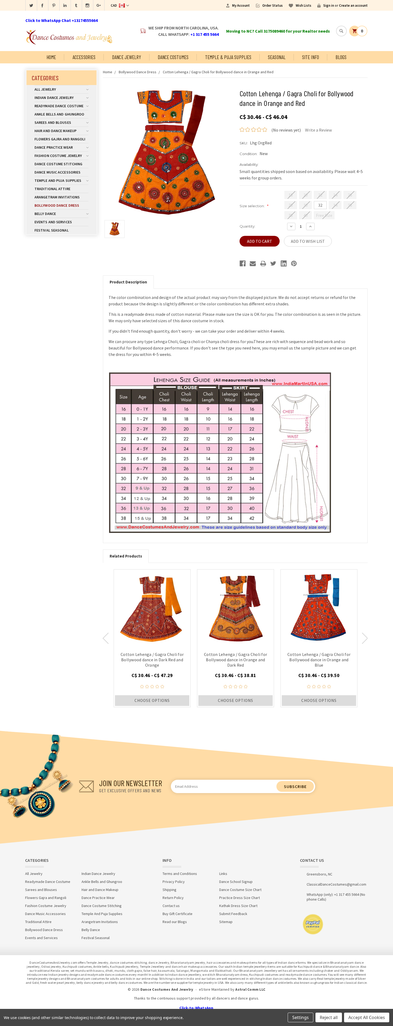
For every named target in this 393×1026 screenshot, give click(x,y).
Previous (105, 638)
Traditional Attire (52, 188)
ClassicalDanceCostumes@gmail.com (336, 884)
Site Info (310, 57)
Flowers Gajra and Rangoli (60, 139)
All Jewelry (45, 89)
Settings (300, 1017)
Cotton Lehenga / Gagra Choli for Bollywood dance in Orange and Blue (318, 660)
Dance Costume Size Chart (240, 889)
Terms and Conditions (180, 873)
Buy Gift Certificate (177, 913)
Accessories (83, 57)
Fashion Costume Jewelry (58, 155)
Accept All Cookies (366, 1017)
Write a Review (318, 130)
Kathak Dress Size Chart (238, 905)
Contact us (171, 905)
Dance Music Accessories (57, 172)
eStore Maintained (214, 989)
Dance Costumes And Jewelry (166, 989)
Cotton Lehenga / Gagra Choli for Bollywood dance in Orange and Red (218, 72)
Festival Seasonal (51, 230)
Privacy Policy (174, 881)
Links (223, 873)
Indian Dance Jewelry (54, 97)
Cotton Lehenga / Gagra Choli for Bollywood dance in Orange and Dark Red (235, 660)
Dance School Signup (236, 881)
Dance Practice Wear (53, 147)
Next (365, 638)
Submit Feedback (233, 913)
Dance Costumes (173, 57)
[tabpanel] (152, 638)
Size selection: (254, 206)
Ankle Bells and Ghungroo (59, 114)
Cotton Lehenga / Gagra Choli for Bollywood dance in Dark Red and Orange (152, 660)
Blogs (341, 57)
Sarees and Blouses (52, 122)
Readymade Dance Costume (58, 105)
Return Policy (173, 897)
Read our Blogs (175, 921)
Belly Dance (45, 213)
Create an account (353, 5)
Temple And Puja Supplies (57, 180)
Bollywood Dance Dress (56, 205)
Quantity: (247, 226)
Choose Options (152, 700)
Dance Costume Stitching (58, 164)
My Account (241, 5)
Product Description (128, 282)
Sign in (328, 5)
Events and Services (53, 222)
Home (51, 57)
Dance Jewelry (126, 57)
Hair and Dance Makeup (55, 130)
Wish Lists (303, 5)
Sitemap (226, 921)
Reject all (329, 1017)
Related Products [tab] (126, 556)
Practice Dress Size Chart (239, 897)
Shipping (169, 889)
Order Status (272, 5)
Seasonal (277, 57)
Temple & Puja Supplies (228, 57)
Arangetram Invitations (57, 197)
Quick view (152, 607)
